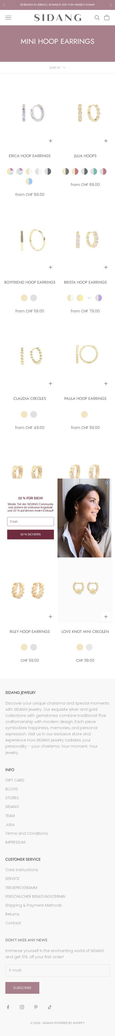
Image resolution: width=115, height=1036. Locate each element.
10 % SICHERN (30, 534)
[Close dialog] (107, 482)
